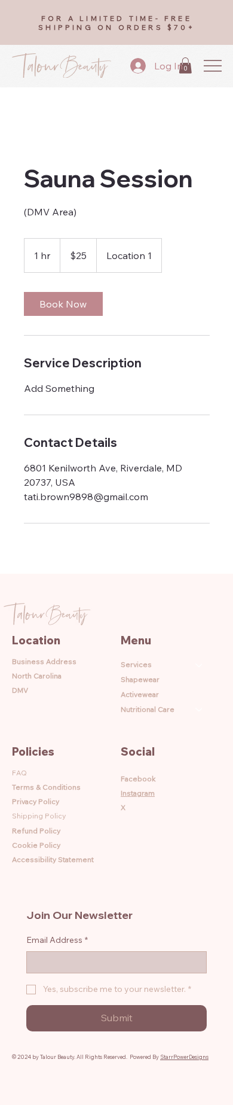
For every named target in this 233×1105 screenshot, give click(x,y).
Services (136, 664)
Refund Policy (36, 830)
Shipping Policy (39, 815)
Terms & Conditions (46, 787)
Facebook (138, 778)
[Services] (199, 664)
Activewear (140, 694)
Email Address (57, 939)
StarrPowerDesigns (184, 1057)
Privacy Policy (35, 801)
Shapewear (140, 679)
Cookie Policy (36, 845)
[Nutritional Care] (199, 709)
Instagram (138, 793)
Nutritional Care (147, 709)
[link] (63, 304)
